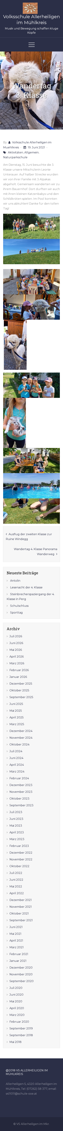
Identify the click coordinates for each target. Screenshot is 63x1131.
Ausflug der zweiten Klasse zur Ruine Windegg (29, 537)
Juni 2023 (16, 819)
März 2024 (16, 771)
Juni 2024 (16, 758)
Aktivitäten (15, 152)
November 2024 (20, 737)
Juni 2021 (16, 927)
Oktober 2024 (19, 744)
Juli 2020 (15, 988)
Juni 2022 (16, 879)
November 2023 (20, 791)
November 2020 (21, 974)
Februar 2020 (19, 1021)
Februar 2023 (19, 846)
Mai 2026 (15, 649)
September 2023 (21, 805)
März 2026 (16, 663)
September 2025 (21, 697)
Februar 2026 (19, 670)
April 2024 (16, 764)
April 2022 (16, 893)
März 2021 (16, 947)
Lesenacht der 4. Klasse (26, 587)
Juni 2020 (16, 994)
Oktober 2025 (19, 690)
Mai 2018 (15, 1042)
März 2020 (16, 1015)
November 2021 (20, 906)
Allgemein (31, 152)
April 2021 (16, 940)
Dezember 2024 (20, 731)
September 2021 (21, 920)
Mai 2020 (15, 1001)
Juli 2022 (15, 873)
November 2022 (20, 859)
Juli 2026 (15, 636)
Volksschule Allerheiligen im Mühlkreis (31, 19)
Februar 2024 (19, 778)
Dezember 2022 (20, 852)
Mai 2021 (15, 933)
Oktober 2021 (19, 913)
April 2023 (16, 832)
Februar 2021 (18, 954)
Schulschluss (19, 605)
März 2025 (16, 724)
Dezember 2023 (20, 785)
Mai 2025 (15, 710)
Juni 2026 (16, 643)
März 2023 (16, 839)
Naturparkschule (15, 157)
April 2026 (16, 656)
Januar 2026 (18, 677)
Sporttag (16, 612)
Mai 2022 (15, 886)
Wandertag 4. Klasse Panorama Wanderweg (35, 551)
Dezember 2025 (20, 683)
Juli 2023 (15, 812)
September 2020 (21, 981)
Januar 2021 (17, 960)
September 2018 (21, 1035)
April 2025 (16, 717)
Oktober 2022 (19, 866)
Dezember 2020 (21, 967)
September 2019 (21, 1028)
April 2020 (16, 1008)
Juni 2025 (16, 704)
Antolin (15, 580)
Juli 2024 (15, 751)
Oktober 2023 (19, 798)
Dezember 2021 (20, 900)
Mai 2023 (15, 825)
